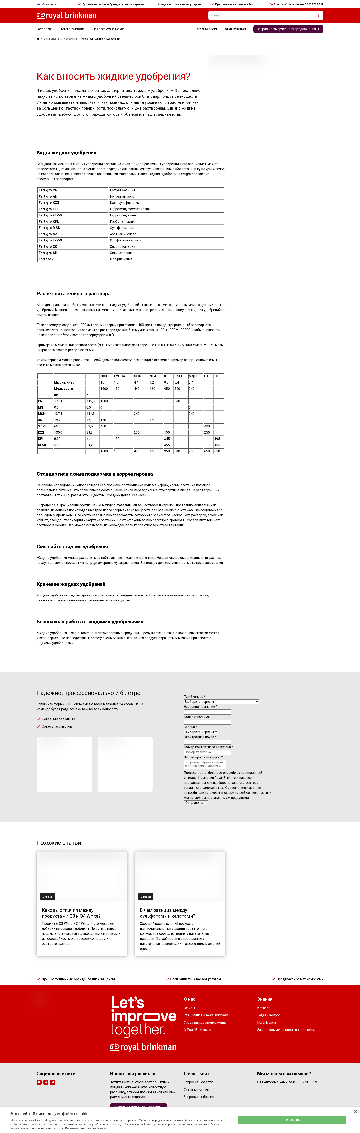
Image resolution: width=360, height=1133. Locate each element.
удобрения (70, 38)
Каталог (44, 29)
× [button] (355, 1111)
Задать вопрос (269, 1015)
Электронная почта (200, 737)
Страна (190, 727)
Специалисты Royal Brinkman (206, 1015)
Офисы (189, 1008)
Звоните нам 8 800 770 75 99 (298, 4)
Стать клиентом (235, 28)
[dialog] (180, 1120)
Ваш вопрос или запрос (203, 757)
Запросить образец (199, 1097)
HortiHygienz (266, 1022)
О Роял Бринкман (207, 28)
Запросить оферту (198, 1082)
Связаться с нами (108, 29)
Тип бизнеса (194, 697)
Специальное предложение (205, 1022)
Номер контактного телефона (208, 747)
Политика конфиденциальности (86, 1128)
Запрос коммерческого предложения (286, 1030)
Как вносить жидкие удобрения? (100, 38)
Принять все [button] (291, 1120)
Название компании (200, 707)
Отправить (194, 803)
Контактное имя (198, 717)
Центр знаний (71, 29)
